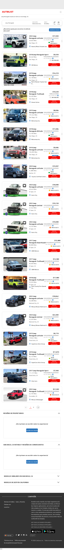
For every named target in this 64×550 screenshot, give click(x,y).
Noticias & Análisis (9, 502)
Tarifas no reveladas (54, 93)
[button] (55, 23)
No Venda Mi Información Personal (13, 543)
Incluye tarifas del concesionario (51, 38)
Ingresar (33, 535)
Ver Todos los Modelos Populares (41, 525)
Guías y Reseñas (20, 502)
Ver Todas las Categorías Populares (42, 527)
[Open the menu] (60, 12)
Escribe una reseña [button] (32, 430)
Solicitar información (54, 46)
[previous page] (25, 407)
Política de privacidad (20, 540)
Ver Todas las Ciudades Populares (41, 522)
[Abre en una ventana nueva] (36, 531)
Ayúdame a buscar (55, 30)
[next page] (38, 407)
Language (9, 535)
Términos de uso (8, 540)
